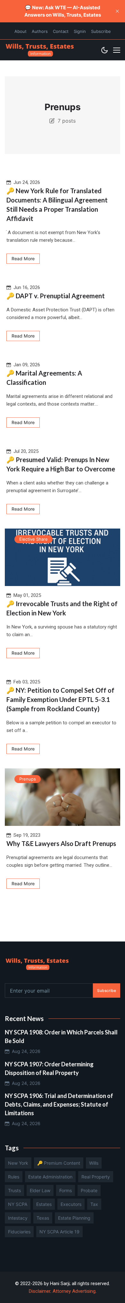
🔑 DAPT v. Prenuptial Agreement (55, 296)
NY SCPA (17, 1204)
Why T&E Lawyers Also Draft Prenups (61, 843)
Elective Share (33, 539)
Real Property (95, 1176)
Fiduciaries (19, 1231)
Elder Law (40, 1190)
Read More (23, 258)
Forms (65, 1190)
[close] (117, 11)
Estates (44, 1204)
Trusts (14, 1190)
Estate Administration (50, 1176)
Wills (93, 1163)
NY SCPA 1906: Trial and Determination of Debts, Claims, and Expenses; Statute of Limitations (59, 1104)
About (20, 31)
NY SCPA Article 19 (59, 1231)
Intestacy (18, 1218)
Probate (89, 1190)
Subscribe (101, 31)
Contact (61, 31)
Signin (80, 31)
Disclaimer (39, 1291)
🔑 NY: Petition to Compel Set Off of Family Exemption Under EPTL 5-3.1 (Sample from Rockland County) (60, 699)
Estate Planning (74, 1218)
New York (18, 1163)
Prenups (27, 778)
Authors (40, 31)
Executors (71, 1204)
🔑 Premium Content (58, 1163)
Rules (13, 1176)
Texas (43, 1218)
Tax (94, 1204)
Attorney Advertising (74, 1291)
